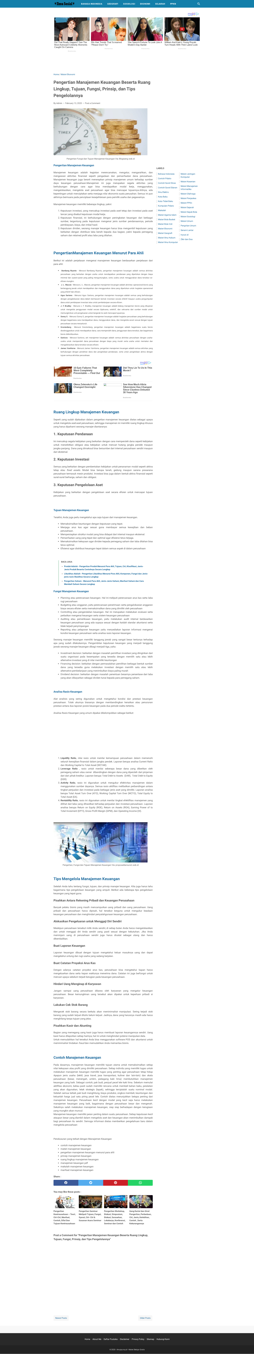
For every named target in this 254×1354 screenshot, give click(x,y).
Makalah (162, 210)
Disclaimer (124, 1339)
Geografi (112, 4)
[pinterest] (115, 1183)
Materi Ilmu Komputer (168, 242)
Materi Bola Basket (166, 219)
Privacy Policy (138, 1339)
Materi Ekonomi (165, 228)
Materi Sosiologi (188, 216)
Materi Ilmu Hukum (166, 237)
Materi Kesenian (188, 181)
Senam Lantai (187, 230)
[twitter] (90, 1183)
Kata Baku (163, 196)
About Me (96, 1339)
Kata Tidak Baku (165, 201)
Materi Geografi (165, 233)
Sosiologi (129, 4)
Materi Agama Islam (167, 215)
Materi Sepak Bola (189, 212)
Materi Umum (187, 221)
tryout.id (184, 235)
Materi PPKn (186, 203)
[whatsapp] (140, 1183)
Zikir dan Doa (187, 239)
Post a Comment (92, 103)
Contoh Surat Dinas (167, 183)
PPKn (173, 4)
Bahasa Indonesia (91, 4)
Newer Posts (61, 1318)
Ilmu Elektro (163, 192)
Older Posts (145, 1318)
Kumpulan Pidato (166, 206)
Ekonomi (145, 4)
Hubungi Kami (163, 1339)
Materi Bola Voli (165, 224)
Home (87, 1339)
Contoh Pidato (164, 178)
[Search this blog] (198, 4)
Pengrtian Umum (188, 225)
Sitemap (150, 1339)
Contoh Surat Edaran (167, 187)
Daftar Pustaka (111, 1339)
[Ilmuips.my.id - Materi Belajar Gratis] (65, 4)
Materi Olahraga (188, 194)
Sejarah (160, 4)
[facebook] (66, 1183)
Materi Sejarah (187, 207)
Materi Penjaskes (188, 198)
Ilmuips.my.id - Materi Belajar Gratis (131, 1350)
